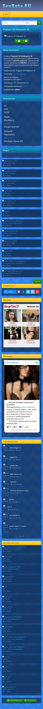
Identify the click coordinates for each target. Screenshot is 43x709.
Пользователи (31, 700)
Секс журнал (8, 434)
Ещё (36, 281)
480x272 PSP (8, 138)
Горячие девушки (19, 74)
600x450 (25, 86)
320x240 (7, 123)
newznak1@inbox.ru (15, 700)
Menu (7, 14)
